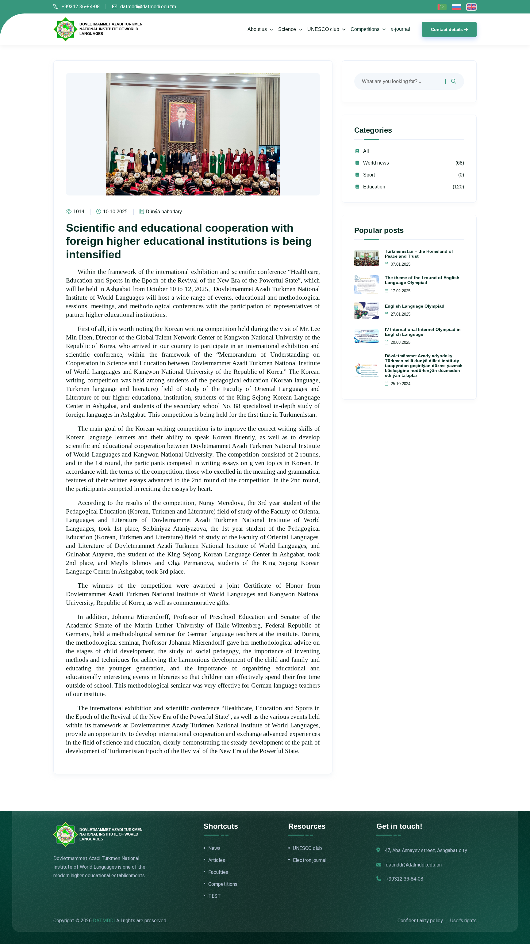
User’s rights (463, 920)
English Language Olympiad (414, 306)
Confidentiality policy (420, 920)
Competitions (366, 29)
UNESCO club (307, 848)
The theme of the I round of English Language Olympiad (422, 280)
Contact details (447, 29)
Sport (369, 174)
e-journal (400, 29)
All (366, 151)
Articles (216, 860)
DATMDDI (104, 920)
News (214, 848)
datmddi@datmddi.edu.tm (148, 6)
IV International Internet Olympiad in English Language (423, 332)
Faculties (218, 872)
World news (376, 162)
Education (374, 186)
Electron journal (309, 860)
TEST (214, 896)
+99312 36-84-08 (80, 6)
